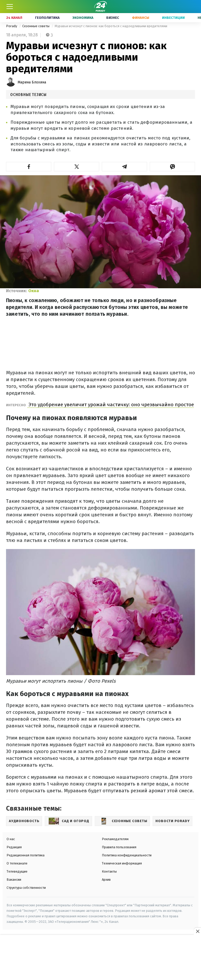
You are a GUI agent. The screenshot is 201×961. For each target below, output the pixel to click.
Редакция (14, 847)
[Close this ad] (197, 931)
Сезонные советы (36, 26)
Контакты (109, 871)
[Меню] (10, 6)
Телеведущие (17, 871)
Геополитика (47, 18)
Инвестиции (173, 18)
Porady (12, 26)
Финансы (140, 18)
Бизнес (112, 18)
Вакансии (14, 879)
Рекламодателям (115, 839)
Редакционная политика (25, 855)
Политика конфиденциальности (127, 855)
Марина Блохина (32, 82)
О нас (11, 839)
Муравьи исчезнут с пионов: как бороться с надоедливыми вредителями (111, 26)
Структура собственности (26, 888)
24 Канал (14, 18)
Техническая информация (122, 863)
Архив (106, 879)
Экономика (82, 18)
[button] (28, 166)
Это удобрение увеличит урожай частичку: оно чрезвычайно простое (110, 405)
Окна (33, 290)
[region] (100, 948)
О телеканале (17, 863)
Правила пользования (119, 847)
